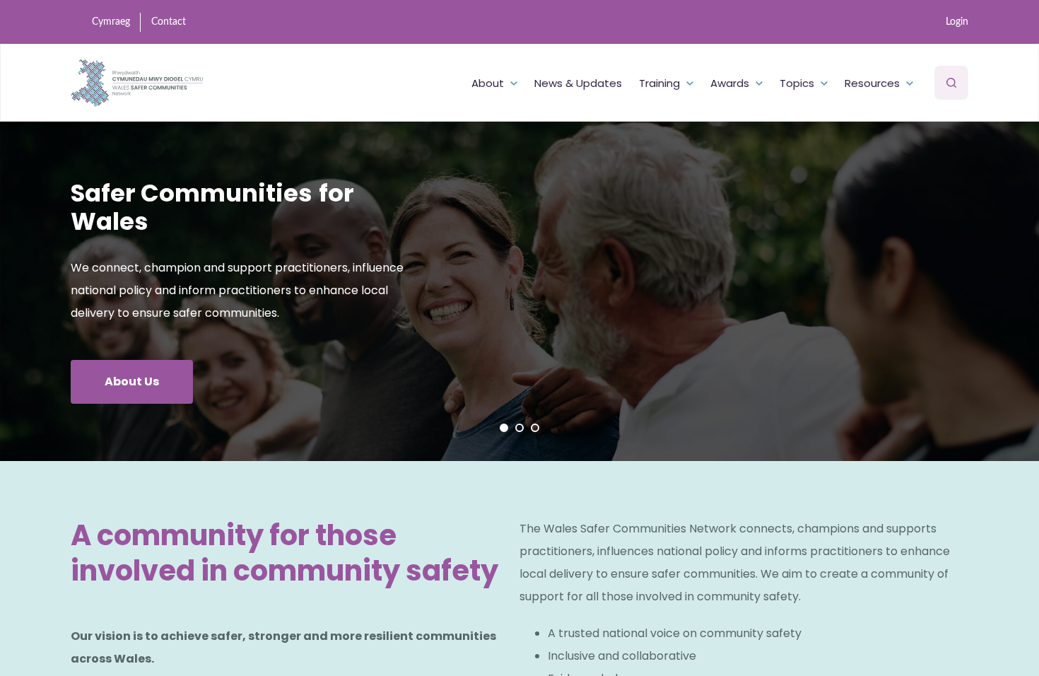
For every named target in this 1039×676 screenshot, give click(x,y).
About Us (132, 381)
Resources (872, 83)
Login (957, 22)
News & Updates (578, 83)
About (487, 83)
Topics (797, 83)
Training (659, 83)
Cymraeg (111, 22)
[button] (504, 428)
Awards (729, 83)
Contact (168, 22)
